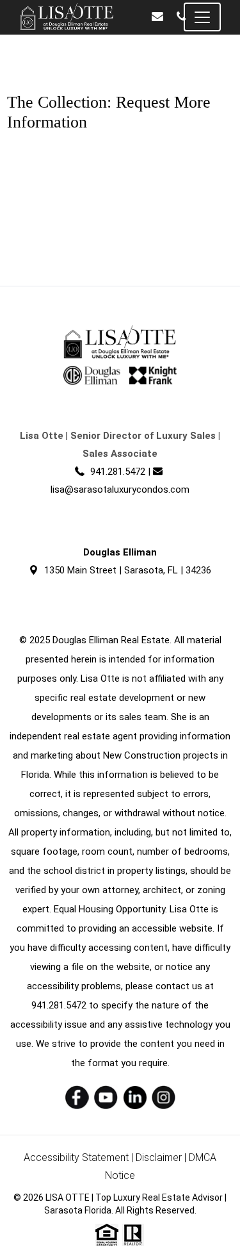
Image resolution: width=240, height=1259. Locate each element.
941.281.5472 (118, 471)
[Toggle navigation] (202, 17)
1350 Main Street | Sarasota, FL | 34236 (127, 570)
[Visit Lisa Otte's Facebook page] (77, 1097)
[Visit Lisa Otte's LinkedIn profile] (135, 1097)
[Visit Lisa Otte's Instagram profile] (163, 1097)
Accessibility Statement (76, 1157)
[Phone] (181, 17)
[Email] (157, 17)
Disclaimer (159, 1157)
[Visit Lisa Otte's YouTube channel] (106, 1097)
